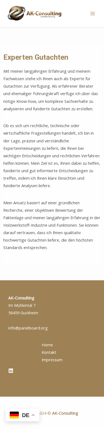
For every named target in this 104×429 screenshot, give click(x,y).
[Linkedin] (10, 370)
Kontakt (49, 352)
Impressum (52, 359)
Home (47, 344)
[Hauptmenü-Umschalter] (92, 13)
